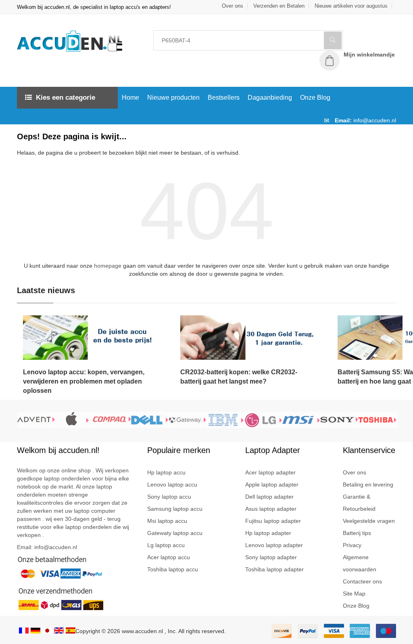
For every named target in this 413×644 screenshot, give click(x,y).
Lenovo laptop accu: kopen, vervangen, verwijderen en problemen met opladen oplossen (83, 381)
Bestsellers (224, 97)
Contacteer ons (362, 581)
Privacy (352, 545)
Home (130, 97)
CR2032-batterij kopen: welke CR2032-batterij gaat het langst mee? (238, 377)
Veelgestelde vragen (369, 521)
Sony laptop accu (169, 496)
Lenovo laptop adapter (274, 545)
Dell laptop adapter (269, 496)
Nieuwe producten (173, 97)
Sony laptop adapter (271, 557)
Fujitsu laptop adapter (273, 521)
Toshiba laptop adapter (274, 569)
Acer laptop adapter (270, 472)
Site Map (354, 593)
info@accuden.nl (374, 120)
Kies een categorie (65, 97)
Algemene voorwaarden (359, 563)
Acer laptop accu (168, 557)
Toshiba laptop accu (172, 569)
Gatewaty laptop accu (174, 533)
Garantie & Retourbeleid (359, 502)
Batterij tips (357, 533)
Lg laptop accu (166, 545)
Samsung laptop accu (174, 509)
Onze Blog (315, 97)
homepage (108, 265)
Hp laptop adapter (268, 533)
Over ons (232, 6)
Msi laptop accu (167, 521)
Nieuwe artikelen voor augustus (351, 6)
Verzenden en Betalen (279, 6)
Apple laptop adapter (271, 484)
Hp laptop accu (166, 472)
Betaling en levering (368, 484)
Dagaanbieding (270, 97)
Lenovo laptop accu (172, 484)
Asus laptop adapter (270, 509)
